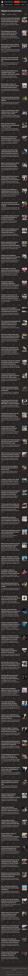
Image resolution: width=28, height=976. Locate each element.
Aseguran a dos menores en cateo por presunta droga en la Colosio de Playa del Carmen (10, 296)
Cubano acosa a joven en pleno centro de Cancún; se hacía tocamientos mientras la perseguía (10, 914)
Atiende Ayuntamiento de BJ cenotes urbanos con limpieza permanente (10, 388)
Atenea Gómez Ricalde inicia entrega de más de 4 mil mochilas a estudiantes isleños (10, 72)
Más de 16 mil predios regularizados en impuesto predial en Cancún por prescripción (9, 650)
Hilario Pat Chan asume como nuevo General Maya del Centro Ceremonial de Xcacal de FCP (10, 336)
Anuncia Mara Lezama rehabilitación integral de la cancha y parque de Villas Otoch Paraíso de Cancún (10, 822)
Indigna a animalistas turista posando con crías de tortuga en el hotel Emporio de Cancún (10, 637)
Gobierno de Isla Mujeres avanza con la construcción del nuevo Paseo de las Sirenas (10, 532)
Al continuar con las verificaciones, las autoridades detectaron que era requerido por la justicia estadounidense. (10, 195)
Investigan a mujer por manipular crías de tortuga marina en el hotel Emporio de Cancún (10, 571)
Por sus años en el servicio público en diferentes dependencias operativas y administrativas (10, 287)
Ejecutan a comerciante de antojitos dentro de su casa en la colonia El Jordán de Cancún (10, 611)
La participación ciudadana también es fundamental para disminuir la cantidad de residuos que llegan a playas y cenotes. (10, 366)
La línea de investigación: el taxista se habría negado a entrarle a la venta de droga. (10, 313)
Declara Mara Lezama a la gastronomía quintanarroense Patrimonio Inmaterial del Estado (10, 85)
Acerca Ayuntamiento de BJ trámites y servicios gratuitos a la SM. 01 (10, 204)
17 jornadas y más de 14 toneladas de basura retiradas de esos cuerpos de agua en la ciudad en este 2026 (10, 392)
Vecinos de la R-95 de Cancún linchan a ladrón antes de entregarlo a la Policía (9, 953)
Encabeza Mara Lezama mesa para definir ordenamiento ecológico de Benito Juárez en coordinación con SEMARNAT (10, 677)
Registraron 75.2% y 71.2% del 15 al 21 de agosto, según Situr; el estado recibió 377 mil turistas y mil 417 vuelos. (10, 562)
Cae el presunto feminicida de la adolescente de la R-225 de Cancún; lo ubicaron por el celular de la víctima (10, 322)
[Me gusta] (2, 28)
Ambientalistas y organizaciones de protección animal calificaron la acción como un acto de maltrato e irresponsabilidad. (10, 641)
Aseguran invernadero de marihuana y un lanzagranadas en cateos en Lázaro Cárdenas (10, 940)
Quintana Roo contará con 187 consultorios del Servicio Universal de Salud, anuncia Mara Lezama (10, 415)
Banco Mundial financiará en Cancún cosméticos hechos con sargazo (10, 584)
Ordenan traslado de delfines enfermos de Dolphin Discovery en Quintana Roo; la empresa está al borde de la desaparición (10, 624)
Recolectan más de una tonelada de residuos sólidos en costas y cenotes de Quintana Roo (10, 362)
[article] (14, 23)
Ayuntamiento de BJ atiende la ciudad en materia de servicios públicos (10, 98)
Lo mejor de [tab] (8, 14)
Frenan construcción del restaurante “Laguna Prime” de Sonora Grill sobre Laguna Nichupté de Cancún (10, 375)
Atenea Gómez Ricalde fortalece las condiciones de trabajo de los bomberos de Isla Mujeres (10, 742)
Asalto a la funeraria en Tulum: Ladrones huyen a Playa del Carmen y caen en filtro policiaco (10, 112)
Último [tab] (3, 14)
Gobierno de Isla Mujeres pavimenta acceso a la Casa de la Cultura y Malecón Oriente (10, 257)
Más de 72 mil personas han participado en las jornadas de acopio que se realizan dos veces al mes (10, 50)
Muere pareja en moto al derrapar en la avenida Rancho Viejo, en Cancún (10, 125)
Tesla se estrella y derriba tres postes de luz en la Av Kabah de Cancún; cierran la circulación (10, 505)
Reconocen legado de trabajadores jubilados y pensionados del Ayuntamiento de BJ (10, 283)
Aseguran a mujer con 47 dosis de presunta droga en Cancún (10, 480)
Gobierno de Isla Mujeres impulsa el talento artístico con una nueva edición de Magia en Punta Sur (10, 690)
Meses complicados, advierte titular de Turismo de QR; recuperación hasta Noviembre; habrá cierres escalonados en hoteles (10, 243)
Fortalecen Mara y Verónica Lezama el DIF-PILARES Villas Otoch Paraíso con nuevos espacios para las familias (10, 729)
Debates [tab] (15, 14)
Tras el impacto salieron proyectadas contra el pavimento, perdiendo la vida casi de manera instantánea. (10, 129)
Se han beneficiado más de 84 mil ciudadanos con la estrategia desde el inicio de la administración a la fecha (10, 865)
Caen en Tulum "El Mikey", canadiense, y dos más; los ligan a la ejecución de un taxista (10, 309)
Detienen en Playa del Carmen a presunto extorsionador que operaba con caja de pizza (10, 492)
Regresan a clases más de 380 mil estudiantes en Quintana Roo (9, 59)
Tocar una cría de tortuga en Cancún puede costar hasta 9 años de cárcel (9, 467)
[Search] (25, 14)
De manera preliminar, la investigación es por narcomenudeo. (10, 300)
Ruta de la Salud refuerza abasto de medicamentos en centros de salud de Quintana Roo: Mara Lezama (10, 19)
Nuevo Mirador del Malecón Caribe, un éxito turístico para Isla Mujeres (10, 887)
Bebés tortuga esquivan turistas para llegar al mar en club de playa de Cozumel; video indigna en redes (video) (10, 545)
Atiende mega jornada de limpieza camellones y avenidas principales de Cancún (10, 795)
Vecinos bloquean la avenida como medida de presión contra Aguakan (9, 786)
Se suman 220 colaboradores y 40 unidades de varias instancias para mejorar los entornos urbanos (9, 799)
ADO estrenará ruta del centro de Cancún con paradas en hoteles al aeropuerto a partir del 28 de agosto (10, 454)
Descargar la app (19, 972)
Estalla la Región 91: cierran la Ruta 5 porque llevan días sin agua (10, 782)
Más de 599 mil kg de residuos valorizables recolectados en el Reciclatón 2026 (10, 46)
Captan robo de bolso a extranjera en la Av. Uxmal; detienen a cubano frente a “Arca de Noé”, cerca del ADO (10, 808)
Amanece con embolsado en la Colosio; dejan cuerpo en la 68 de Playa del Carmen (10, 716)
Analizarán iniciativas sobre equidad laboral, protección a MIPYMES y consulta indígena (10, 401)
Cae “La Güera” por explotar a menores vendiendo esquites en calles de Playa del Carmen (10, 597)
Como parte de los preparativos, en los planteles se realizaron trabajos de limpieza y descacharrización (10, 63)
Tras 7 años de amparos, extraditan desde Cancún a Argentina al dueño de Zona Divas (9, 703)
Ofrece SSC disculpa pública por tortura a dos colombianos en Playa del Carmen (10, 769)
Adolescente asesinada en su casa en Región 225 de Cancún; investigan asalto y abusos (10, 349)
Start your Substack (10, 972)
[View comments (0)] (8, 28)
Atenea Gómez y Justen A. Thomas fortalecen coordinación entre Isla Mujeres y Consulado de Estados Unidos (10, 835)
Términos (21, 968)
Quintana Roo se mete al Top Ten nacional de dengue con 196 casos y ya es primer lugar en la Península (10, 663)
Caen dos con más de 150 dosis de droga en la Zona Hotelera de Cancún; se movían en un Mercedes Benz (10, 901)
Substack (8, 974)
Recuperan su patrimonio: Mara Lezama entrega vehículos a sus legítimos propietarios (10, 874)
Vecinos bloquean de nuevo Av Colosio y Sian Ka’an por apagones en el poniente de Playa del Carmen (10, 756)
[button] (2, 4)
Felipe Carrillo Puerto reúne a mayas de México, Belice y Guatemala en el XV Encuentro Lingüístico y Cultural (10, 177)
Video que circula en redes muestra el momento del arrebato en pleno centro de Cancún (10, 813)
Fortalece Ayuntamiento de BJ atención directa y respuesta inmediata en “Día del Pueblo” (10, 861)
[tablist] (9, 14)
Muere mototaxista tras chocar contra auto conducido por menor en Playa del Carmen (10, 164)
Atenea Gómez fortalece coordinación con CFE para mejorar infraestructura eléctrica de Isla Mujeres (9, 428)
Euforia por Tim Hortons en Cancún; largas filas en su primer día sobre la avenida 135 (10, 138)
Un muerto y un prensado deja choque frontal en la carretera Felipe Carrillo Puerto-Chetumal (10, 927)
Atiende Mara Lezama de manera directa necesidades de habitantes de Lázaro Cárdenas (10, 270)
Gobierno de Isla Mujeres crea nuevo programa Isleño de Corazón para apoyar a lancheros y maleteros (10, 230)
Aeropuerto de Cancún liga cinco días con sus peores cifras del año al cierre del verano (10, 441)
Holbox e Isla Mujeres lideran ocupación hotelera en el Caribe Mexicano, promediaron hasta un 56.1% (10, 558)
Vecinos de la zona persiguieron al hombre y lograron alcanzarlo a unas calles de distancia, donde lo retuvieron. (10, 957)
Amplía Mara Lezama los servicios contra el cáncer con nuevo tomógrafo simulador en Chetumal (10, 518)
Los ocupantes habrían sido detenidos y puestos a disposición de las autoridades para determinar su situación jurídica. (10, 116)
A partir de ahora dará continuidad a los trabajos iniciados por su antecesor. (10, 340)
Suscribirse (17, 2)
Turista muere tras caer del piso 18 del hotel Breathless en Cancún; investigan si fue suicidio (10, 848)
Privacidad (17, 968)
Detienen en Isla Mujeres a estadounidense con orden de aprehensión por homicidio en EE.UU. (10, 191)
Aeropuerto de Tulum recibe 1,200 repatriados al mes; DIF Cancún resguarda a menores (9, 151)
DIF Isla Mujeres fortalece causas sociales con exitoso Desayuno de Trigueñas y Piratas (9, 33)
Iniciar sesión (24, 2)
